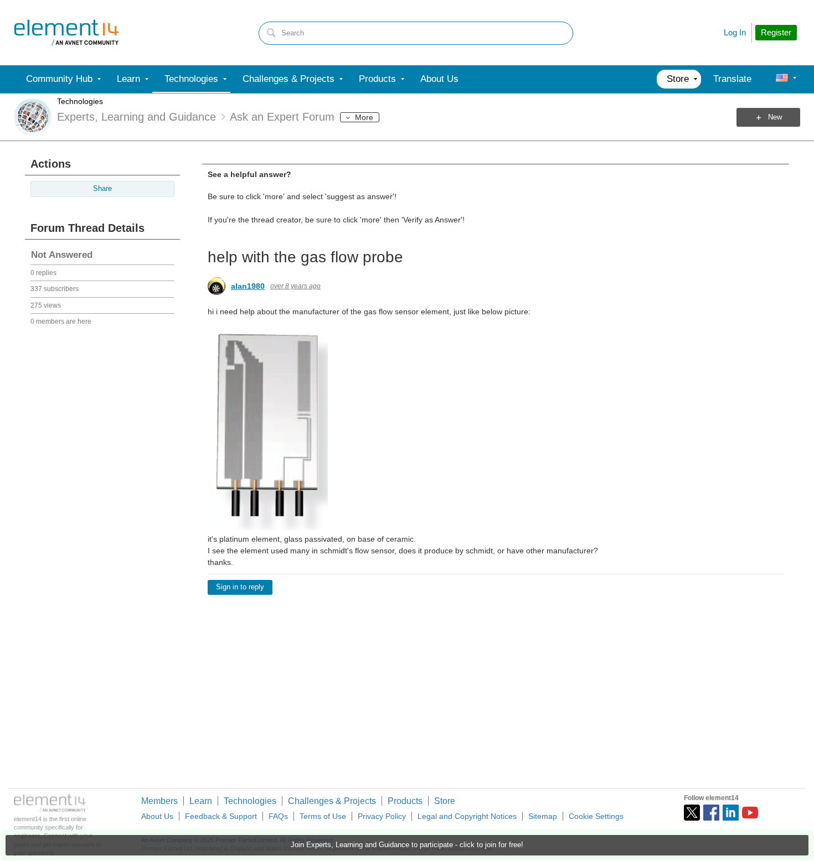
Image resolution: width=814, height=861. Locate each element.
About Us (157, 816)
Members (159, 801)
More (364, 117)
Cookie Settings (596, 816)
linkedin (731, 813)
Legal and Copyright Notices (467, 816)
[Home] (66, 32)
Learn (200, 801)
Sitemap (542, 816)
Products (405, 801)
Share (102, 189)
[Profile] (782, 79)
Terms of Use (323, 816)
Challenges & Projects (332, 801)
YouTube (750, 813)
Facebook (711, 813)
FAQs (278, 816)
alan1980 (248, 286)
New (775, 117)
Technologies (80, 101)
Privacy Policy (382, 816)
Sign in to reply (240, 587)
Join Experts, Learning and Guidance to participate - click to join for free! (407, 845)
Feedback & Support (221, 816)
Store (444, 801)
